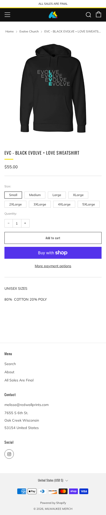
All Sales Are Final (19, 380)
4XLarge (64, 204)
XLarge (78, 195)
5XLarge (88, 204)
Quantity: (10, 213)
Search (10, 364)
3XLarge (40, 204)
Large (57, 195)
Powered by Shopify (53, 503)
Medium (35, 195)
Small (13, 195)
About (9, 372)
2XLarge (15, 204)
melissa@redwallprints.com (26, 404)
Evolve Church (29, 31)
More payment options (53, 266)
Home (9, 31)
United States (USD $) (50, 480)
